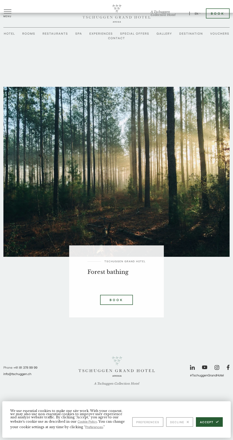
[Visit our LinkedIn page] (192, 367)
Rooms (28, 33)
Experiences (101, 33)
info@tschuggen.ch (17, 374)
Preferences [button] (94, 427)
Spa (78, 33)
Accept (206, 422)
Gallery (164, 33)
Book (218, 13)
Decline (177, 422)
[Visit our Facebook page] (228, 367)
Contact (116, 38)
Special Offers (134, 33)
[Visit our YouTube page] (204, 367)
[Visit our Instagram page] (217, 367)
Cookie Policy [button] (87, 421)
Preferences (147, 422)
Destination (191, 33)
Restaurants (55, 33)
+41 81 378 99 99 (25, 367)
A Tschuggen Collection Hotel (162, 13)
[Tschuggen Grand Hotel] (116, 13)
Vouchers (219, 33)
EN (196, 13)
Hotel (9, 33)
